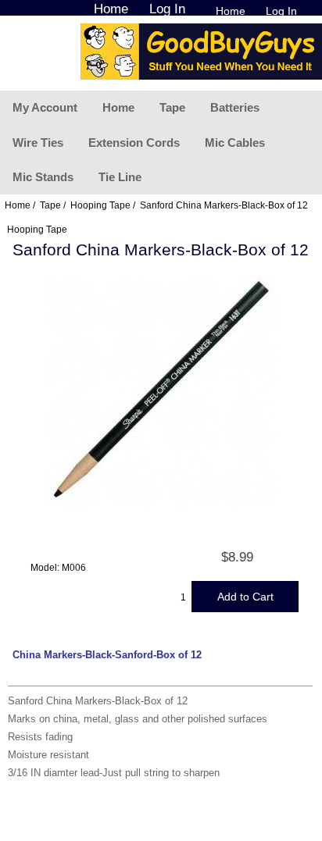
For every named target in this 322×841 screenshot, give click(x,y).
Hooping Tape (100, 205)
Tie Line (119, 177)
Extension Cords (134, 142)
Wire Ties (38, 142)
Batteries (234, 107)
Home (230, 11)
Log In (281, 11)
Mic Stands (43, 177)
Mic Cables (235, 142)
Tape (172, 107)
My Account (45, 107)
